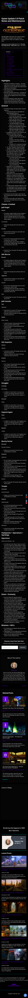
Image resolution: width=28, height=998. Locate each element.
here (17, 830)
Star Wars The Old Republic (10, 710)
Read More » (5, 719)
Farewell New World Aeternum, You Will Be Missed (12, 892)
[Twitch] (9, 985)
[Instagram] (17, 985)
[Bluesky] (11, 985)
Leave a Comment (18, 23)
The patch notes (4, 36)
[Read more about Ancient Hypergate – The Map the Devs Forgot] (14, 728)
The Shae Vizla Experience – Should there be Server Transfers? (13, 767)
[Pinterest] (26, 503)
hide (12, 51)
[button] (27, 12)
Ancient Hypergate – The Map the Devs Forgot (12, 737)
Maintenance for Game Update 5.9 (8, 44)
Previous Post (4, 685)
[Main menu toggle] (1, 12)
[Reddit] (26, 497)
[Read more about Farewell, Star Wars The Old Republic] (14, 701)
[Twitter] (26, 495)
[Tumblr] (26, 499)
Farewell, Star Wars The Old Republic (13, 708)
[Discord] (13, 985)
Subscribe (22, 647)
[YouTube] (15, 985)
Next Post (24, 685)
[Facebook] (26, 501)
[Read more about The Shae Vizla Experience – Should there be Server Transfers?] (14, 758)
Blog (3, 710)
